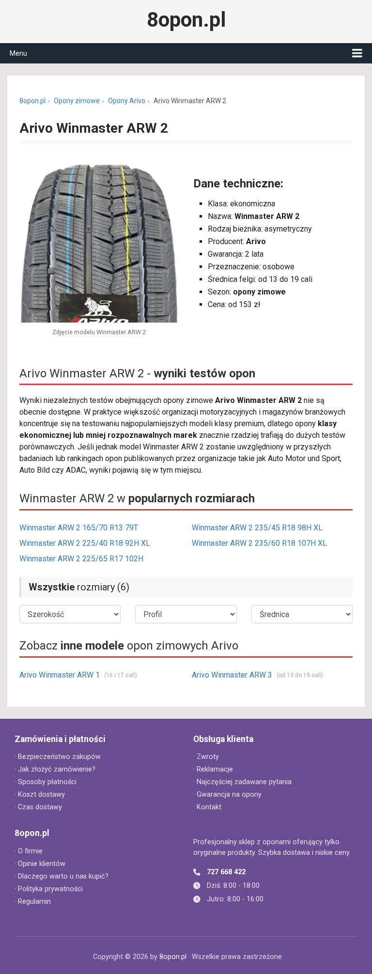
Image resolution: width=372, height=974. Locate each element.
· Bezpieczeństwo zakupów (58, 757)
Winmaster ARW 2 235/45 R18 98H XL (257, 527)
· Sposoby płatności (46, 782)
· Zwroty (206, 757)
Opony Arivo (126, 101)
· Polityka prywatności (49, 889)
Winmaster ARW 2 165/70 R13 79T (78, 527)
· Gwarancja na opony (227, 794)
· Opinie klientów (40, 864)
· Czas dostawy (38, 807)
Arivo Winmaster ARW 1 (59, 675)
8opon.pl (186, 20)
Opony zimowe (77, 101)
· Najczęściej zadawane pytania (242, 782)
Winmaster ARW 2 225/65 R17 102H (81, 558)
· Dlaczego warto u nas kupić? (61, 876)
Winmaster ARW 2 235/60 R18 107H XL (259, 543)
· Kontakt (207, 807)
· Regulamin (33, 901)
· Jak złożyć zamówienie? (55, 769)
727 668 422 (226, 872)
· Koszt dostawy (40, 794)
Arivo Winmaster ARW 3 (232, 675)
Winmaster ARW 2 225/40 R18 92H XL (84, 543)
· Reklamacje (213, 769)
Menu (18, 53)
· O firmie (29, 851)
